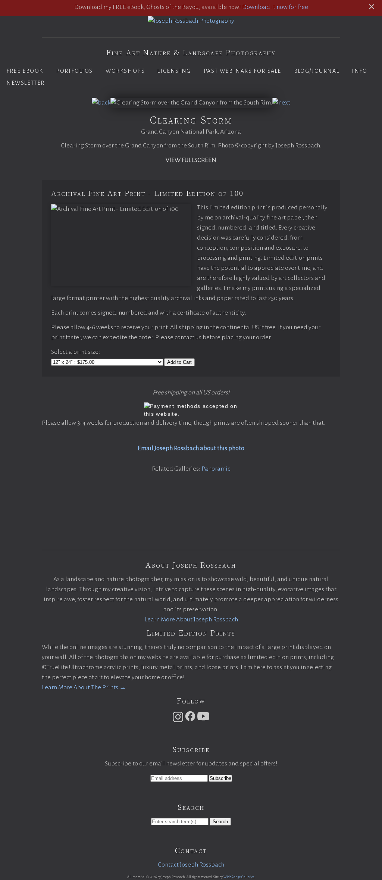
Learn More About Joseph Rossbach (191, 619)
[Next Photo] (281, 102)
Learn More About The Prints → (84, 687)
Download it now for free (275, 7)
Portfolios (74, 71)
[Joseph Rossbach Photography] (191, 21)
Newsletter (25, 83)
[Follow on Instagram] (178, 720)
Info (359, 71)
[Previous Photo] (101, 102)
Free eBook (24, 71)
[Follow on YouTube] (203, 720)
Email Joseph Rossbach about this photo (191, 448)
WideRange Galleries (238, 877)
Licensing (174, 71)
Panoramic (215, 468)
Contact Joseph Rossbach (191, 864)
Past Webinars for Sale (242, 71)
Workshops (125, 71)
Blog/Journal (316, 71)
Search (220, 821)
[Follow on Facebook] (190, 720)
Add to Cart (179, 362)
